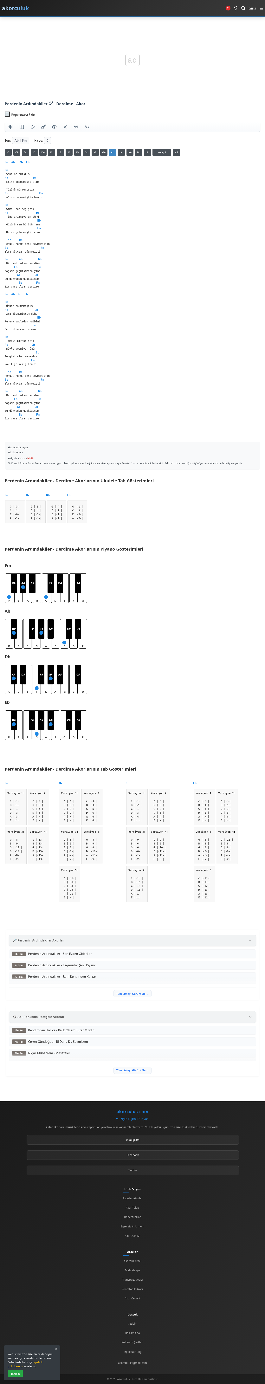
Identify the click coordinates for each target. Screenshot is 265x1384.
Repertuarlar (132, 1217)
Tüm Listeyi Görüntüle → (132, 994)
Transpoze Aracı (132, 1279)
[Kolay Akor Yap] (65, 127)
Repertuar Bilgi (132, 1352)
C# (16, 152)
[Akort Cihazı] (11, 127)
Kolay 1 (162, 152)
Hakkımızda (132, 1333)
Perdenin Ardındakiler (26, 103)
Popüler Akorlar (132, 1198)
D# (43, 152)
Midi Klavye (132, 1270)
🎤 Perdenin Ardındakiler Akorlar (38, 940)
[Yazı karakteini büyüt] (76, 127)
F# (77, 152)
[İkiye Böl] (21, 127)
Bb (138, 152)
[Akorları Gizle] (54, 127)
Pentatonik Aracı (132, 1289)
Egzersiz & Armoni (132, 1226)
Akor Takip (132, 1207)
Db (25, 152)
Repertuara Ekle (23, 114)
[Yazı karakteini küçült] (87, 127)
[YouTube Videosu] (32, 127)
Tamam (15, 1373)
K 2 (176, 152)
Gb (86, 152)
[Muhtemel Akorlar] (43, 127)
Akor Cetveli (132, 1298)
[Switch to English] (228, 8)
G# (104, 152)
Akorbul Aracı (132, 1261)
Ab (112, 152)
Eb (51, 152)
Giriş (252, 8)
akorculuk (15, 8)
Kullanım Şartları (132, 1342)
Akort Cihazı (132, 1236)
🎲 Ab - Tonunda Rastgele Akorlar (38, 1017)
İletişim (132, 1323)
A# (130, 152)
